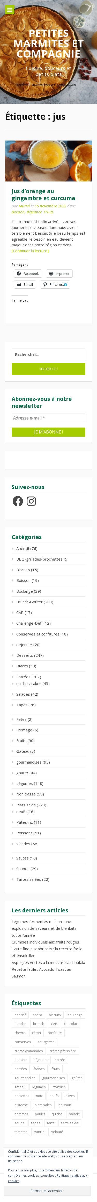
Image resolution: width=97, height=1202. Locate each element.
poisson (64, 1104)
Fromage (24, 729)
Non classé (26, 793)
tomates (20, 1131)
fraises (39, 1068)
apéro (37, 1014)
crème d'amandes (28, 1051)
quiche (57, 1114)
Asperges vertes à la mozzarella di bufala (48, 962)
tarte (51, 1123)
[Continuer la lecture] (30, 250)
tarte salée (69, 1123)
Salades (23, 694)
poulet (40, 1114)
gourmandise (24, 1077)
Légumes (24, 783)
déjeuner (34, 211)
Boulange (24, 591)
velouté (57, 1131)
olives (70, 1095)
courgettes (46, 1041)
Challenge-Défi (29, 623)
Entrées (23, 676)
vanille (39, 1131)
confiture (55, 1032)
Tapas (21, 704)
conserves (22, 1041)
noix (39, 1095)
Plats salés (26, 804)
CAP (20, 612)
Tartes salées (28, 879)
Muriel (24, 205)
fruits (55, 1068)
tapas (35, 1123)
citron (36, 1032)
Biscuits (23, 569)
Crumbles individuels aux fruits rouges (45, 942)
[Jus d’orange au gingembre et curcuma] (48, 161)
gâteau (20, 1087)
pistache (21, 1104)
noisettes (21, 1095)
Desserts (24, 655)
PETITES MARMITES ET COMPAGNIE (48, 43)
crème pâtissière (63, 1051)
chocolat (70, 1023)
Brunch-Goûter (29, 601)
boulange (75, 1014)
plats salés (43, 1104)
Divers (22, 665)
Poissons (24, 832)
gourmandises (29, 762)
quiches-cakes (28, 683)
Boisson (18, 211)
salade (74, 1114)
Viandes (23, 843)
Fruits (48, 211)
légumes (39, 1087)
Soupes (22, 868)
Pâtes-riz (24, 822)
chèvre (19, 1032)
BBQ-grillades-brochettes (39, 559)
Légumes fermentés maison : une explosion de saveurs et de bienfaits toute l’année (44, 928)
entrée (60, 1059)
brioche (20, 1023)
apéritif (20, 1014)
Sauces (22, 858)
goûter (22, 772)
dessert (20, 1059)
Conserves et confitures (37, 634)
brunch (38, 1023)
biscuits (55, 1014)
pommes (21, 1114)
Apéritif (22, 548)
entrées (20, 1068)
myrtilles (59, 1087)
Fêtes (21, 719)
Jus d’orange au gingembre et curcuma (43, 194)
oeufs (21, 811)
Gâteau (22, 751)
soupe (19, 1123)
